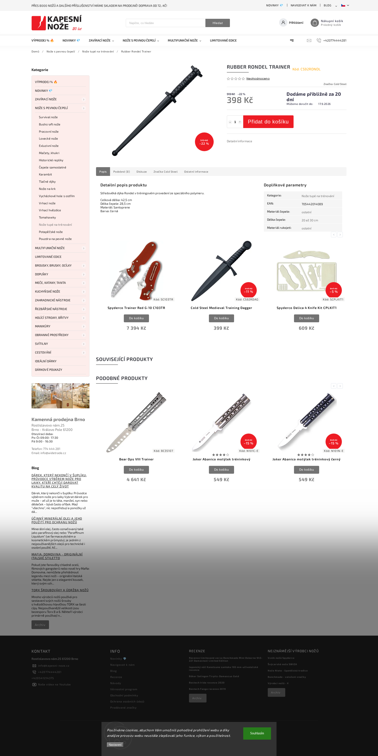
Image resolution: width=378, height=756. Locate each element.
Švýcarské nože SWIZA (282, 664)
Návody (115, 683)
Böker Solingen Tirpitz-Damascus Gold (214, 676)
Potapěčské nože (51, 232)
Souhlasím (257, 733)
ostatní (306, 212)
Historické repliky (51, 160)
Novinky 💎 (274, 5)
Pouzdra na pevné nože (55, 239)
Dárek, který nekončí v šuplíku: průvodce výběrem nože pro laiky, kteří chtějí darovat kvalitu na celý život (59, 480)
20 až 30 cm (310, 220)
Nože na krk (47, 189)
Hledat (218, 23)
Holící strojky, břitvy (51, 317)
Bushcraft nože (49, 124)
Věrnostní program (123, 689)
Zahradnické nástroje (52, 300)
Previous (334, 234)
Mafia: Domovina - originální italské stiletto (57, 556)
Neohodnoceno (258, 78)
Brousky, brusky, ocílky (53, 265)
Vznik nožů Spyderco (281, 657)
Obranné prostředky (51, 335)
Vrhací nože (47, 203)
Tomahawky (47, 217)
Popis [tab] (103, 171)
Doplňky (41, 274)
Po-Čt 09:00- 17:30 (45, 437)
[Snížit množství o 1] (230, 122)
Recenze (116, 677)
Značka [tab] (166, 171)
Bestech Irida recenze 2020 (207, 682)
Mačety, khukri (49, 153)
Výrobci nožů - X (278, 683)
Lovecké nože (48, 138)
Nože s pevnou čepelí (51, 108)
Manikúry (42, 326)
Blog (327, 5)
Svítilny (41, 343)
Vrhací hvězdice (50, 210)
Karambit (45, 174)
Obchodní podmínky (124, 695)
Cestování (43, 352)
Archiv (40, 625)
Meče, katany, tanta (50, 282)
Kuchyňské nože (47, 291)
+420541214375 (43, 678)
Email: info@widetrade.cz (49, 453)
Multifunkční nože (50, 248)
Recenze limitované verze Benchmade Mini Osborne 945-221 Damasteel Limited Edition (225, 659)
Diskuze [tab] (141, 171)
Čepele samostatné (52, 167)
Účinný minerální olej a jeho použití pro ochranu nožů (57, 520)
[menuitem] (45, 40)
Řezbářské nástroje (51, 309)
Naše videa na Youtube (54, 684)
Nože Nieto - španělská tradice (288, 670)
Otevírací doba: (42, 434)
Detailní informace (239, 141)
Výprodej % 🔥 (46, 82)
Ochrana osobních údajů (127, 701)
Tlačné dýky (47, 181)
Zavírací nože (46, 99)
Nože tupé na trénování (55, 224)
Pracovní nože (49, 131)
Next (341, 234)
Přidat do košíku (268, 122)
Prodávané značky (123, 707)
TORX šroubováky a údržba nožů (60, 590)
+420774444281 (49, 672)
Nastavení (115, 744)
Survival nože (48, 117)
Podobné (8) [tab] (121, 171)
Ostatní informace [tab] (196, 171)
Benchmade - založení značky (287, 676)
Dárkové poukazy (48, 369)
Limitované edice (48, 256)
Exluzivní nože (49, 145)
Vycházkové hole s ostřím (57, 196)
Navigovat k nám (304, 5)
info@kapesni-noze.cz (53, 665)
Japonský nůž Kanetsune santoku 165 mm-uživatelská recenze (223, 668)
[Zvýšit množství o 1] (240, 122)
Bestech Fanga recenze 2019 (207, 688)
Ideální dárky (45, 361)
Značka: (335, 84)
